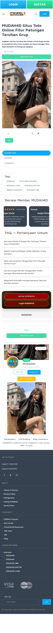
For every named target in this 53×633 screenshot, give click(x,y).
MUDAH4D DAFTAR (32, 186)
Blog (6, 538)
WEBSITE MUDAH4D (14, 190)
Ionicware (8, 552)
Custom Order (26, 379)
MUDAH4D (11, 181)
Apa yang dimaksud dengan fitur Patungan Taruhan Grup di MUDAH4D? (25, 242)
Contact (34, 372)
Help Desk (14, 464)
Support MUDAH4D (9, 469)
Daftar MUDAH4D (26, 296)
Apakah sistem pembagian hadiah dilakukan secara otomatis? (25, 252)
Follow (19, 372)
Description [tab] (10, 153)
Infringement (9, 498)
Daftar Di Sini (26, 57)
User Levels (8, 523)
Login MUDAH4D (26, 303)
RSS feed (8, 531)
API (5, 535)
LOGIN (13, 4)
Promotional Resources (13, 527)
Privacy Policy (9, 494)
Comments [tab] (9, 163)
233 (9, 140)
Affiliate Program (11, 519)
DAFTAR (40, 4)
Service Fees (9, 505)
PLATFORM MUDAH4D (28, 181)
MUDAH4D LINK (33, 190)
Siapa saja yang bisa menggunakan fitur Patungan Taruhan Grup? (24, 262)
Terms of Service (11, 490)
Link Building (24, 439)
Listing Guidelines (11, 502)
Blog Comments (40, 439)
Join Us (7, 596)
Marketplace (10, 439)
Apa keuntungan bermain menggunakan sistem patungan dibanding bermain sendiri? (23, 272)
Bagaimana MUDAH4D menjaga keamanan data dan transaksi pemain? (25, 281)
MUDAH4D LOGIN (13, 186)
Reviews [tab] (8, 158)
